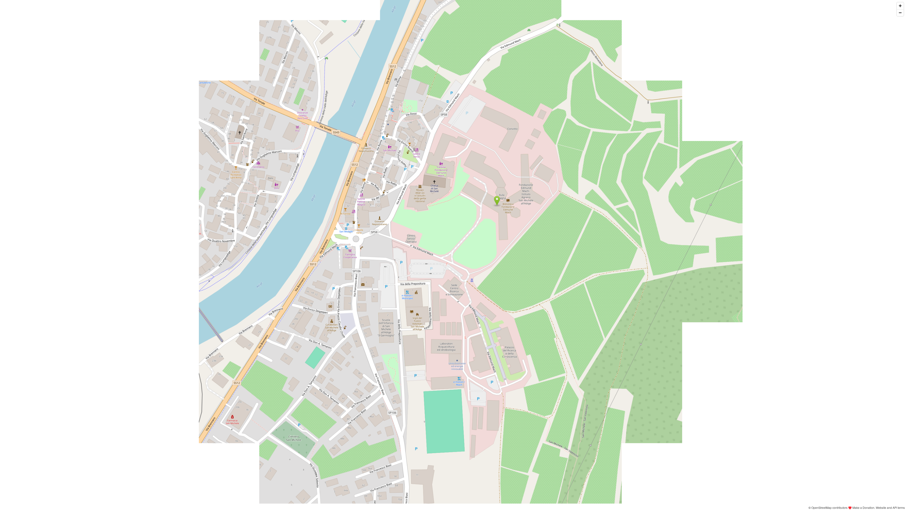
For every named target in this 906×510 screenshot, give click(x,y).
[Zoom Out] (900, 12)
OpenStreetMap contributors (829, 508)
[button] (497, 200)
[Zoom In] (900, 5)
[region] (453, 255)
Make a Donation (863, 508)
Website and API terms (890, 508)
